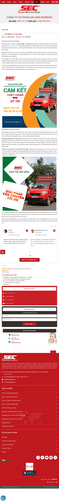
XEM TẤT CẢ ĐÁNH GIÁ (29, 259)
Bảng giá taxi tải (6, 422)
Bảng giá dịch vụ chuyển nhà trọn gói (12, 419)
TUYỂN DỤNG (42, 2)
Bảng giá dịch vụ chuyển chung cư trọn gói (13, 415)
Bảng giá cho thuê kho (8, 426)
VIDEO (32, 2)
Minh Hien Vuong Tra (41, 230)
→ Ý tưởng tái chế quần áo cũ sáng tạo (11, 282)
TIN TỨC (36, 2)
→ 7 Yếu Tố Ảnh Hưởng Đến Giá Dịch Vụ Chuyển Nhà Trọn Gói (16, 279)
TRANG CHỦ (3, 2)
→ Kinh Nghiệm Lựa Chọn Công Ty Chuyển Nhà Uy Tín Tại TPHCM (17, 277)
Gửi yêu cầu (28, 324)
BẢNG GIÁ (20, 2)
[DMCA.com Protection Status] (6, 460)
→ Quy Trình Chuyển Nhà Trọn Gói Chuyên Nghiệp (13, 280)
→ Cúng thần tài (5, 284)
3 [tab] (30, 255)
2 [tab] (28, 255)
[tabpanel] (16, 241)
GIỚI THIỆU (9, 2)
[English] (56, 2)
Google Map (7, 374)
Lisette (10, 230)
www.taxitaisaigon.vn (10, 382)
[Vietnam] (53, 2)
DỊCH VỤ (14, 2)
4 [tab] (31, 255)
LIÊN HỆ (47, 2)
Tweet (4, 265)
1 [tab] (27, 255)
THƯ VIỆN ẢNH (27, 2)
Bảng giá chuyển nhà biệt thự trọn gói (12, 411)
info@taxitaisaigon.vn (10, 379)
